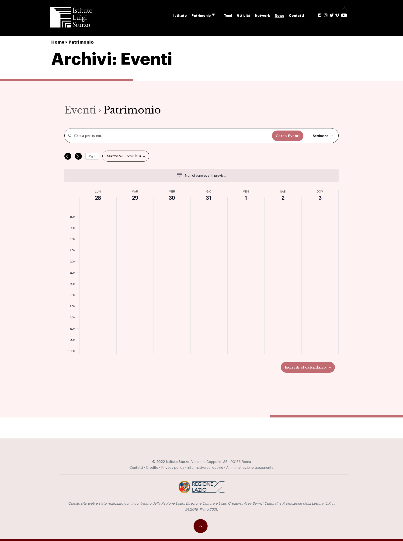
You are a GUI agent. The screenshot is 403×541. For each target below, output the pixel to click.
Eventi (80, 110)
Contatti (296, 15)
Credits (152, 467)
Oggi (92, 156)
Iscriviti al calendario (305, 367)
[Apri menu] (216, 14)
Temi (228, 15)
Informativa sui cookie (205, 467)
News (279, 15)
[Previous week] (67, 156)
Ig (326, 15)
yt (344, 15)
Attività (243, 15)
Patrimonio (201, 15)
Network (262, 15)
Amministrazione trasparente (250, 467)
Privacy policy (172, 467)
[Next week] (78, 156)
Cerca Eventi (288, 136)
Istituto (180, 15)
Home (57, 42)
